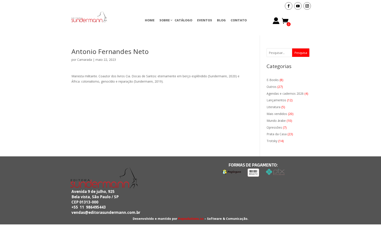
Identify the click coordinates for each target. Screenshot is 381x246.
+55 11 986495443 (88, 207)
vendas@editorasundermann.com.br (105, 212)
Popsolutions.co (191, 218)
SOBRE (164, 20)
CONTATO (239, 20)
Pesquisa (300, 53)
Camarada (84, 59)
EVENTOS (204, 20)
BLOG (221, 20)
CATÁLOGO (183, 20)
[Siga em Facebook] (288, 6)
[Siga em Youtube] (298, 6)
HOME (150, 20)
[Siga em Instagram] (307, 6)
